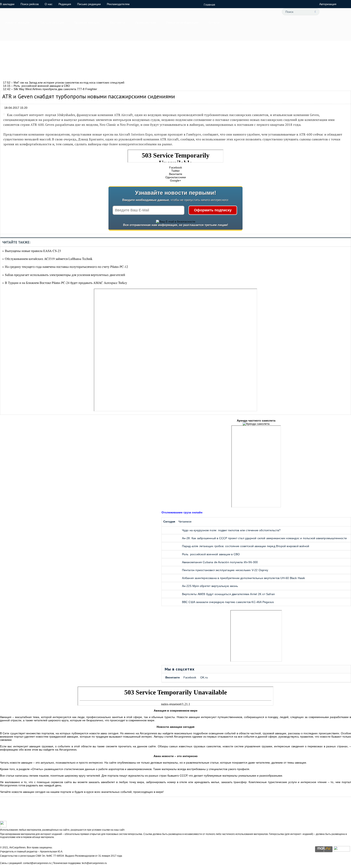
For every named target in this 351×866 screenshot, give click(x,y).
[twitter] (234, 12)
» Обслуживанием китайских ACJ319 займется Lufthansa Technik (47, 258)
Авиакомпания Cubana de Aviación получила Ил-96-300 (220, 562)
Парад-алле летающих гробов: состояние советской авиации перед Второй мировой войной (245, 546)
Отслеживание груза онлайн (181, 512)
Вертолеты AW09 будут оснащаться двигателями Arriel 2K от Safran (228, 594)
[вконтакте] (252, 12)
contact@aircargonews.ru (37, 863)
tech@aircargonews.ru (94, 863)
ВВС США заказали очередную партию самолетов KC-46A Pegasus (228, 602)
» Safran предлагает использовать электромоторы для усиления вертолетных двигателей (63, 275)
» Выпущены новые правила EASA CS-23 (31, 251)
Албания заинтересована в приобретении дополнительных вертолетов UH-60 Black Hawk (243, 578)
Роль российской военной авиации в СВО (211, 554)
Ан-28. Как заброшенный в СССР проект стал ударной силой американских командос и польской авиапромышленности (264, 538)
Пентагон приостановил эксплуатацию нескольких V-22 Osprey (225, 570)
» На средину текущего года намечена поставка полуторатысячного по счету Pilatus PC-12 (65, 266)
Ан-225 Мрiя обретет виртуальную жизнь (210, 586)
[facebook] (243, 12)
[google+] (262, 12)
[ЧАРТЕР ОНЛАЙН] (342, 850)
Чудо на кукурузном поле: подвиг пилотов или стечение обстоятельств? (231, 530)
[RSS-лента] (271, 12)
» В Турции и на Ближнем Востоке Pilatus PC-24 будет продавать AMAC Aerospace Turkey (64, 282)
